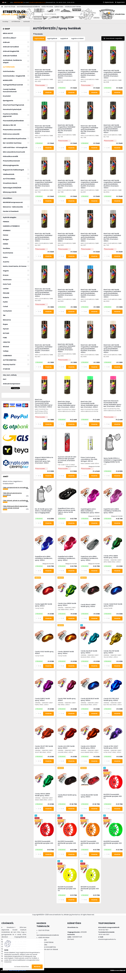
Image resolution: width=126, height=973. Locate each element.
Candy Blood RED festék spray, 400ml (89, 796)
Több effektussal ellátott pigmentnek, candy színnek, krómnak (15, 507)
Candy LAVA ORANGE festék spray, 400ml (88, 747)
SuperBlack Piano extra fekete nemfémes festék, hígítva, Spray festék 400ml (66, 511)
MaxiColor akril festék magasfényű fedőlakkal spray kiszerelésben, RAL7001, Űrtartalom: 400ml (112, 237)
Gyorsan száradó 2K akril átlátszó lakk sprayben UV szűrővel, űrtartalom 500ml (67, 459)
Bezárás (37, 967)
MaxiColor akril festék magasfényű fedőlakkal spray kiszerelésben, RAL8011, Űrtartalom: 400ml (89, 184)
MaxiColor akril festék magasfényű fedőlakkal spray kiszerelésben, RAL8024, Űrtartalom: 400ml (112, 184)
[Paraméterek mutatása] (113, 38)
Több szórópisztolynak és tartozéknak (15, 487)
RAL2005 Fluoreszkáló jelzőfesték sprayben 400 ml (67, 843)
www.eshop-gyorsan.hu (17, 970)
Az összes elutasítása (21, 966)
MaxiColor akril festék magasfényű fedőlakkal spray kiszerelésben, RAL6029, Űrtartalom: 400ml (43, 129)
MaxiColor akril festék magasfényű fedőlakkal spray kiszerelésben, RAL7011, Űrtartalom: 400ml (66, 128)
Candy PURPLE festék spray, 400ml (42, 699)
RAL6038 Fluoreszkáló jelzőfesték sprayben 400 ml (113, 843)
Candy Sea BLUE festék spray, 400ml (89, 652)
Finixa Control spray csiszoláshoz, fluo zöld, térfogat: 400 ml (89, 459)
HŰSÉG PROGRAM (47, 7)
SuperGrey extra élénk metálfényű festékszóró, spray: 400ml (89, 558)
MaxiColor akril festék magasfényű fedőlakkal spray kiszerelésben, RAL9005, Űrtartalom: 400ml (66, 348)
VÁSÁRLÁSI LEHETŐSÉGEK (73, 7)
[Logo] (14, 14)
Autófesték (26, 21)
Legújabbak (64, 38)
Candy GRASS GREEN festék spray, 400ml (42, 795)
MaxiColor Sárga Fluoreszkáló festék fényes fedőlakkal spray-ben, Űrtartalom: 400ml (67, 404)
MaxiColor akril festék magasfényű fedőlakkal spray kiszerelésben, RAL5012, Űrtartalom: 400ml (89, 73)
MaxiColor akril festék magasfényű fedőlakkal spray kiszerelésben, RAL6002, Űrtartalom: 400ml (112, 293)
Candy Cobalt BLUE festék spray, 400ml (113, 605)
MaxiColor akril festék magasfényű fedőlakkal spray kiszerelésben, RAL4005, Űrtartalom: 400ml (43, 73)
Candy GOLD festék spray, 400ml (44, 652)
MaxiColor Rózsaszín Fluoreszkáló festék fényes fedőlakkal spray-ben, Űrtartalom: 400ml (113, 403)
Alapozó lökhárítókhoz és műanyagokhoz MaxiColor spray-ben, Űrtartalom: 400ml (44, 460)
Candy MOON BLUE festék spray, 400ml (90, 699)
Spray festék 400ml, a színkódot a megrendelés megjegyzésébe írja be (113, 460)
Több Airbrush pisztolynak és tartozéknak (12, 494)
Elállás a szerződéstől (117, 970)
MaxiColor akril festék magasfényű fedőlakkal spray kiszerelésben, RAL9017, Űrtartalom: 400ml (89, 237)
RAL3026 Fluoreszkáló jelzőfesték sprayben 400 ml (44, 843)
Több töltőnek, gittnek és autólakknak (15, 500)
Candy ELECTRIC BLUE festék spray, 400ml (111, 699)
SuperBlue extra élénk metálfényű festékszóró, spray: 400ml (43, 558)
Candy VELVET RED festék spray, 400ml (44, 747)
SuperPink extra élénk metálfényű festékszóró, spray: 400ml (112, 511)
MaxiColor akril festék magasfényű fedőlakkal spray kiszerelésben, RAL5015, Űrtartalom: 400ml (89, 293)
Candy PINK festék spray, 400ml (67, 699)
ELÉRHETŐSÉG (59, 7)
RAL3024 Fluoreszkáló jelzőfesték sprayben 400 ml (113, 796)
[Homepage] (2, 7)
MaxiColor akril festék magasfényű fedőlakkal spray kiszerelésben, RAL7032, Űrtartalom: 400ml (43, 184)
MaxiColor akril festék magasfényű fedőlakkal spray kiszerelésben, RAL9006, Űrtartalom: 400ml (89, 348)
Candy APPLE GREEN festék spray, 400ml (111, 557)
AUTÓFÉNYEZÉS (16, 21)
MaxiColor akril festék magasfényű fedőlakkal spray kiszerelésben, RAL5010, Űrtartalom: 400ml (66, 74)
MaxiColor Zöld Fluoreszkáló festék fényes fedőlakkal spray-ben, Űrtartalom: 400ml (90, 404)
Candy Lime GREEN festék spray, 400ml (67, 604)
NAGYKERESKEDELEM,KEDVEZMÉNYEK (28, 7)
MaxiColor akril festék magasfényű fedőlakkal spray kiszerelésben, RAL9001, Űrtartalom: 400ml (43, 237)
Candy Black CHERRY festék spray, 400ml (88, 605)
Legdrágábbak (52, 38)
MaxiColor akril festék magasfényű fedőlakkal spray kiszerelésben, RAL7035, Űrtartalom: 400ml (66, 184)
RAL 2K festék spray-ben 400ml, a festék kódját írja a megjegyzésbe (43, 511)
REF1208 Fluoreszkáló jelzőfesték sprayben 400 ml (90, 889)
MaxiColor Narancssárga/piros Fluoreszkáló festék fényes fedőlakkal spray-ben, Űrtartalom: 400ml (44, 403)
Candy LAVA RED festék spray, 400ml (66, 747)
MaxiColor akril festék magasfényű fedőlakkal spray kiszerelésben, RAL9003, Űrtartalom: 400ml (66, 237)
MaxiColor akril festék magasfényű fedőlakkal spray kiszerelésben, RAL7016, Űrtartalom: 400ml (89, 129)
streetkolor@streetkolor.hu (37, 2)
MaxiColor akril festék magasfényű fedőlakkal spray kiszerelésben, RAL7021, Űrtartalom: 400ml (112, 128)
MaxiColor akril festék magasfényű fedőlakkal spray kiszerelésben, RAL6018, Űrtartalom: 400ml (112, 74)
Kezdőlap (5, 21)
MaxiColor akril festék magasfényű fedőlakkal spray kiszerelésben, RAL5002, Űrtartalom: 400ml (66, 293)
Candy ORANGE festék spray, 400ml (66, 652)
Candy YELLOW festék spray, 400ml (111, 652)
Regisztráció (121, 2)
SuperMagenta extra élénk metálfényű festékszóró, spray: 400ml (90, 511)
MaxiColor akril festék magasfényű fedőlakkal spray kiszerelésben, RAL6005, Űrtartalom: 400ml (43, 292)
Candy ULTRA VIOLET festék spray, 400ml (111, 747)
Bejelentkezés (109, 2)
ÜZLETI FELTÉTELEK (9, 7)
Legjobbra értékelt (77, 38)
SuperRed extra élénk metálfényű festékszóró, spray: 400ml (66, 558)
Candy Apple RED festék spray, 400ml (43, 605)
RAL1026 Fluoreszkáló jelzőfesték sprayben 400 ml (67, 889)
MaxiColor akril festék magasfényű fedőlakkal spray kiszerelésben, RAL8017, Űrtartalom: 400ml (43, 348)
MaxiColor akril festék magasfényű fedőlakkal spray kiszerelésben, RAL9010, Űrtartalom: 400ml (112, 348)
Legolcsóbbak (39, 38)
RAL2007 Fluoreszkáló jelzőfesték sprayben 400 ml (90, 843)
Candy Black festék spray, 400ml (67, 796)
